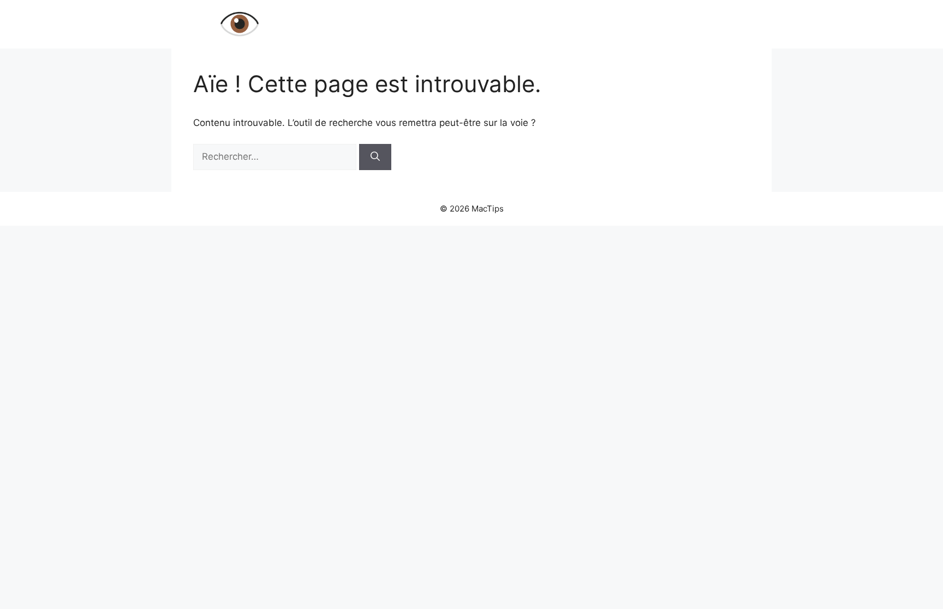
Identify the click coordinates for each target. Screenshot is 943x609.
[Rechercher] (375, 157)
